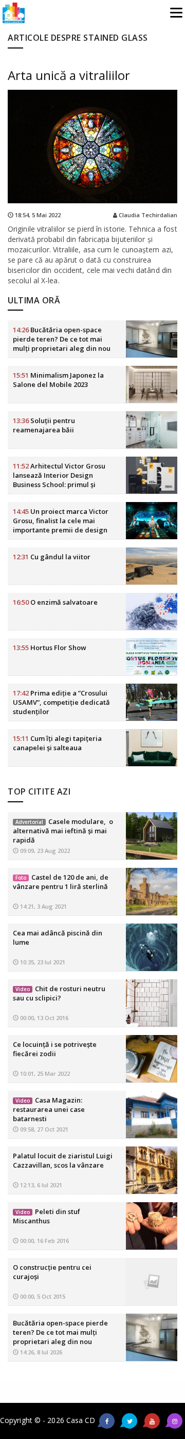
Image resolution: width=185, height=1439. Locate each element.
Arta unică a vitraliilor (69, 75)
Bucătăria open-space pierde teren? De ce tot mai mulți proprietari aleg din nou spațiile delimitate (61, 343)
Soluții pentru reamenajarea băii (44, 425)
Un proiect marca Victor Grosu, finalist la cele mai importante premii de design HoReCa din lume (60, 525)
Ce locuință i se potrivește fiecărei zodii (55, 1049)
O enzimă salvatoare (55, 602)
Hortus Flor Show (49, 647)
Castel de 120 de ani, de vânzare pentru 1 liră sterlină (60, 881)
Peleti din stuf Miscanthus (46, 1216)
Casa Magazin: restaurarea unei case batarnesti (49, 1109)
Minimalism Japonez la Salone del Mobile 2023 (58, 379)
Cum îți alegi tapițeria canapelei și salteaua (57, 743)
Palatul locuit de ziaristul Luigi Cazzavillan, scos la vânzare (63, 1160)
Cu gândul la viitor (51, 556)
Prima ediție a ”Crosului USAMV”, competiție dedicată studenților (61, 702)
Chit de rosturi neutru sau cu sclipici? (59, 993)
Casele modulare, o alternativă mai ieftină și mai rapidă (63, 831)
